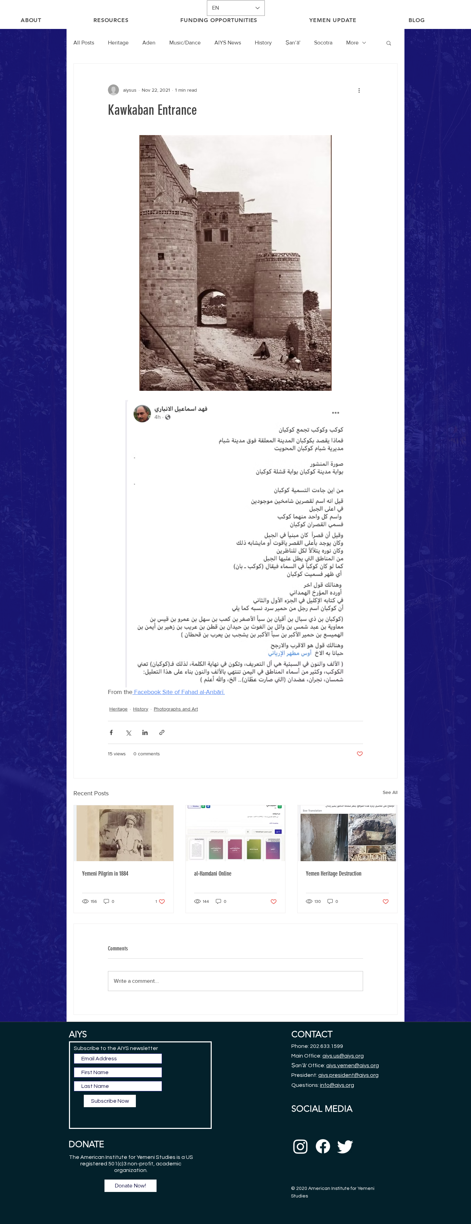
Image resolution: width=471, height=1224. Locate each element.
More (352, 42)
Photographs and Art (176, 709)
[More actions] (359, 90)
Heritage (118, 42)
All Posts (83, 42)
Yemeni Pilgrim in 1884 (105, 873)
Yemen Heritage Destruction (333, 873)
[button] (388, 42)
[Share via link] (162, 732)
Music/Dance (185, 42)
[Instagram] (300, 1146)
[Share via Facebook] (111, 732)
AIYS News (227, 42)
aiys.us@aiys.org (343, 1056)
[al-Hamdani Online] (235, 833)
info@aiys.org (337, 1085)
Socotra (323, 42)
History (263, 42)
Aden (149, 42)
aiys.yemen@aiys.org (352, 1065)
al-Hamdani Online (212, 873)
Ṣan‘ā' (292, 42)
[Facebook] (322, 1146)
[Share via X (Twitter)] (128, 732)
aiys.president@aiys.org (348, 1075)
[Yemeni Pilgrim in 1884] (123, 833)
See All (390, 792)
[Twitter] (345, 1146)
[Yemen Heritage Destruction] (347, 833)
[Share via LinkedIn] (145, 732)
